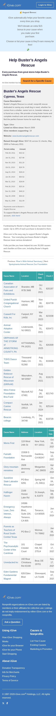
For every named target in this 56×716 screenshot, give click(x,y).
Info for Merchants (10, 672)
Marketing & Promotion (41, 649)
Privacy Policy (9, 676)
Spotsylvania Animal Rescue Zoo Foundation (28, 264)
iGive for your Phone (12, 650)
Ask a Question (12, 622)
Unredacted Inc (11, 562)
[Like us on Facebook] (7, 703)
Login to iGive (45, 5)
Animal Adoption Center (8, 328)
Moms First (9, 443)
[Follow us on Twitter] (3, 703)
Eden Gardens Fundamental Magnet (11, 575)
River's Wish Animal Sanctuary (29, 261)
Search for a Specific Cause (37, 81)
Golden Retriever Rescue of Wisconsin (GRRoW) (9, 377)
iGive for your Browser (13, 645)
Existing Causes (38, 645)
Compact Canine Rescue (8, 406)
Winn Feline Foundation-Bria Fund (9, 393)
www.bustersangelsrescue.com (25, 136)
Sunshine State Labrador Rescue (11, 481)
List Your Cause (38, 641)
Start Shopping (9, 654)
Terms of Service (10, 680)
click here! (16, 216)
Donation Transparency (13, 668)
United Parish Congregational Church (11, 303)
